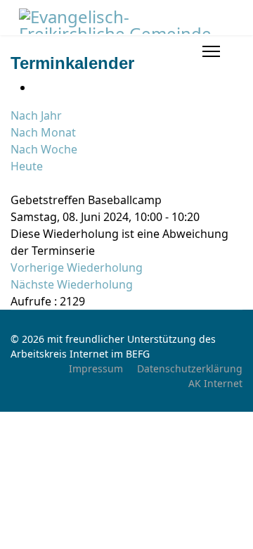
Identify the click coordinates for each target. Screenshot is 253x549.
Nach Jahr (36, 115)
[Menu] (211, 51)
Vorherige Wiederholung (77, 267)
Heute (27, 166)
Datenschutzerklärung (189, 368)
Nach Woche (44, 149)
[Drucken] (37, 87)
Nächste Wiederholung (72, 284)
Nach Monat (43, 132)
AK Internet (215, 383)
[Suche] (15, 183)
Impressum (96, 368)
